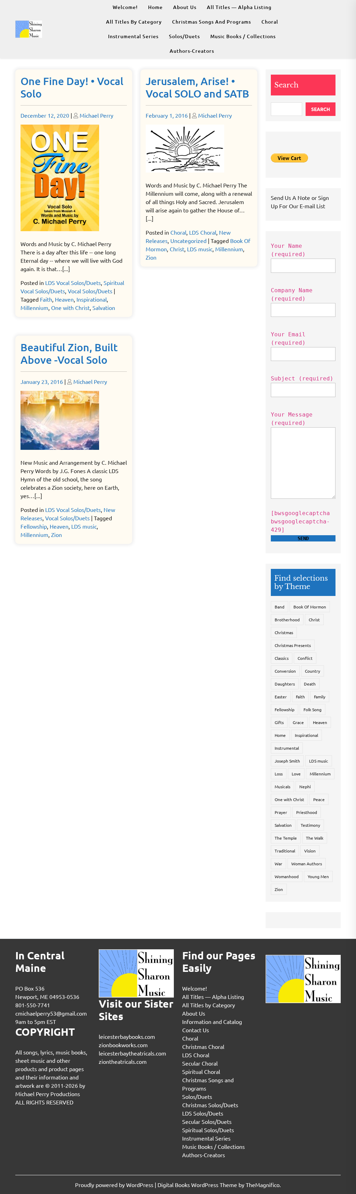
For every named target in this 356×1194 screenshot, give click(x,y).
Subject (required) (302, 378)
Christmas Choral (203, 1046)
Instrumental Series (133, 36)
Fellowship (34, 526)
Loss (279, 773)
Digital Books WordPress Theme (197, 1184)
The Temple (286, 838)
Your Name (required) (288, 250)
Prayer (281, 812)
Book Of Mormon (309, 606)
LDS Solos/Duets (202, 1113)
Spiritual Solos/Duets (208, 1129)
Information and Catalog (212, 1021)
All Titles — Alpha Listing (239, 7)
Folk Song (313, 709)
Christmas (284, 632)
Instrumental (287, 748)
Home (155, 7)
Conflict (305, 658)
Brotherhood (287, 619)
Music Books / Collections (243, 36)
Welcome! (125, 7)
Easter (281, 696)
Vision (310, 851)
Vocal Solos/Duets (90, 290)
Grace (298, 722)
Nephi (305, 786)
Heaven (64, 299)
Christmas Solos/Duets (210, 1104)
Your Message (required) (292, 418)
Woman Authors (306, 863)
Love (296, 773)
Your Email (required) (288, 338)
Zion (151, 257)
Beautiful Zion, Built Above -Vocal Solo (69, 353)
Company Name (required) (292, 294)
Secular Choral (200, 1063)
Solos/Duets (184, 36)
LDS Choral (202, 232)
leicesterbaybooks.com (127, 1036)
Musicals (282, 786)
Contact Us (195, 1029)
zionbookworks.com (123, 1044)
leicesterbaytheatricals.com (132, 1053)
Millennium (34, 307)
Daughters (285, 684)
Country (312, 671)
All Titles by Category (134, 21)
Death (310, 684)
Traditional (285, 851)
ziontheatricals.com (123, 1061)
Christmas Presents (293, 645)
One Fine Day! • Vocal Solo (72, 87)
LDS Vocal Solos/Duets (73, 282)
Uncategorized (188, 240)
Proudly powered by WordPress (115, 1184)
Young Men (318, 876)
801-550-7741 (32, 1004)
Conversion (285, 671)
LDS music (199, 248)
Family (319, 696)
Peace (319, 799)
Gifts (279, 722)
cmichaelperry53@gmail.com (51, 1013)
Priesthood (306, 812)
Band (279, 606)
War (278, 863)
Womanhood (287, 876)
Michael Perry (96, 115)
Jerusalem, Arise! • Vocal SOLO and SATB (197, 87)
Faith (46, 299)
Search (286, 85)
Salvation (103, 307)
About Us (184, 7)
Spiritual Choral (201, 1071)
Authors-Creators (192, 51)
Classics (282, 658)
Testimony (310, 825)
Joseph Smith (287, 761)
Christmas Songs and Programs (211, 21)
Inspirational (91, 299)
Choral (269, 21)
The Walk (314, 838)
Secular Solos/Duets (207, 1121)
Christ (177, 248)
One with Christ (70, 307)
